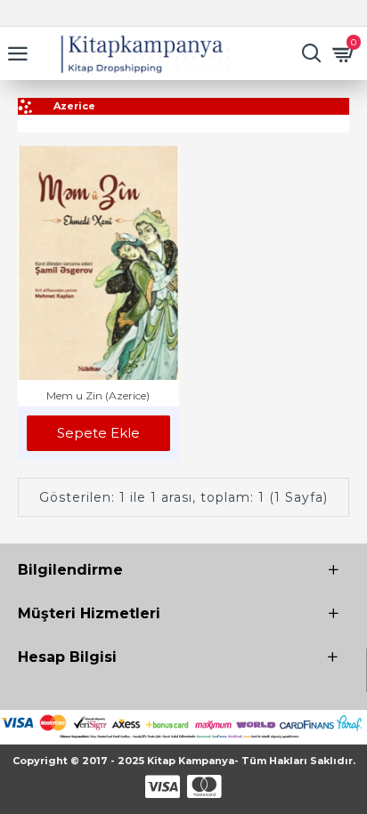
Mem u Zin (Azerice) (98, 395)
